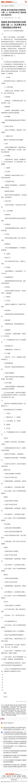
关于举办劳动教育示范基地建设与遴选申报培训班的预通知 (15, 761)
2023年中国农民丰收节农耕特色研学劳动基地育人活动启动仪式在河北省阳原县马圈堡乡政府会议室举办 (15, 738)
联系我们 (24, 776)
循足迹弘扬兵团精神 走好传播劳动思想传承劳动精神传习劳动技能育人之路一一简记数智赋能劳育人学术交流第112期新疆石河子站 (15, 730)
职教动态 (12, 5)
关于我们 (4, 776)
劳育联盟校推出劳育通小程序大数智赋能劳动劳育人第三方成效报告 (15, 756)
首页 (2, 5)
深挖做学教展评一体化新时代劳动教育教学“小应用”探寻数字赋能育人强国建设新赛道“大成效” (15, 743)
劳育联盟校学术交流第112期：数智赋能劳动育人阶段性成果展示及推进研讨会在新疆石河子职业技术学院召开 (15, 766)
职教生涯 (7, 5)
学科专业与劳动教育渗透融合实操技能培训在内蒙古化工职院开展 (15, 751)
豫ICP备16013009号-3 (6, 781)
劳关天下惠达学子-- (9, 723)
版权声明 (9, 776)
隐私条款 (19, 776)
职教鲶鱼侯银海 (18, 30)
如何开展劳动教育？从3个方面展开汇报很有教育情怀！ (14, 747)
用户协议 (14, 776)
